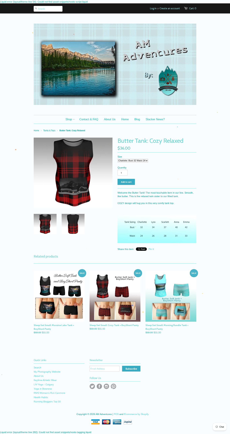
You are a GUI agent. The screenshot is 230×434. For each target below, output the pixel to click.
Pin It (151, 249)
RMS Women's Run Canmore (49, 393)
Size (120, 156)
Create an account (170, 8)
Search (37, 367)
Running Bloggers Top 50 (47, 401)
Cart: (192, 8)
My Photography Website (47, 371)
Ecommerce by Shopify (136, 414)
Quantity (122, 167)
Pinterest (113, 386)
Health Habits (41, 397)
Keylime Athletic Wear (45, 380)
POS (116, 414)
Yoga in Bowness (43, 388)
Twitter (92, 386)
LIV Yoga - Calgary (44, 384)
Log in (153, 8)
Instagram (106, 386)
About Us (38, 376)
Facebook (99, 386)
